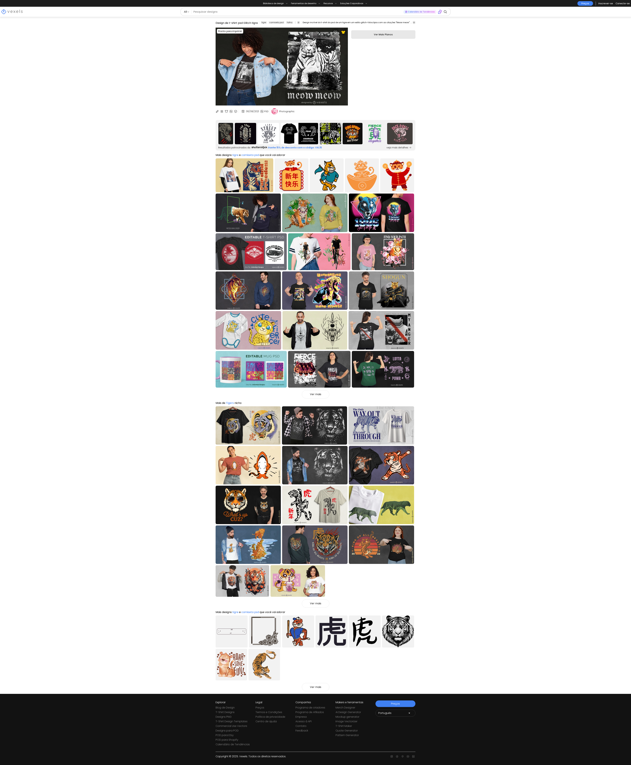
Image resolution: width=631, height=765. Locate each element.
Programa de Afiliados (309, 712)
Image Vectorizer (346, 721)
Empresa (301, 717)
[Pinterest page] (402, 756)
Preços (260, 707)
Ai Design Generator (348, 712)
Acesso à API (303, 721)
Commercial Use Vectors (231, 726)
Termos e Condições (269, 712)
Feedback (301, 730)
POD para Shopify (227, 740)
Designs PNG (224, 717)
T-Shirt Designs (225, 712)
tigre (264, 22)
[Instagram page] (392, 756)
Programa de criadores (310, 707)
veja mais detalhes (397, 147)
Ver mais (315, 394)
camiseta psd (276, 22)
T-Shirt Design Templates (231, 721)
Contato (300, 726)
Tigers (230, 403)
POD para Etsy (225, 735)
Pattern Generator (347, 735)
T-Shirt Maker (344, 726)
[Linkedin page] (413, 756)
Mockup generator (347, 717)
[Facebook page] (397, 756)
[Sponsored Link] (225, 133)
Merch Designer (345, 707)
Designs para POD (227, 730)
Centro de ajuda (266, 721)
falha (289, 22)
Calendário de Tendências (233, 744)
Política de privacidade (270, 717)
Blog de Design (225, 707)
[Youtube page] (408, 756)
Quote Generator (347, 730)
